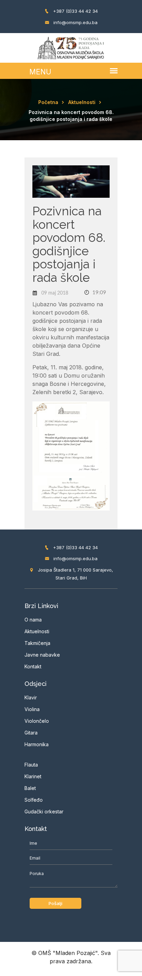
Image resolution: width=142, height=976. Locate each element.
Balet (30, 788)
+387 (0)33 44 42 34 (75, 11)
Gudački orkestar (43, 811)
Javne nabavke (42, 655)
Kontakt (32, 666)
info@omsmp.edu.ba (75, 22)
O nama (33, 620)
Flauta (31, 765)
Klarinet (32, 776)
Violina (32, 709)
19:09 (98, 292)
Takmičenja (37, 643)
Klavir (30, 697)
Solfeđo (33, 800)
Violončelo (36, 721)
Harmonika (36, 744)
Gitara (31, 733)
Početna (48, 102)
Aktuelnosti (81, 102)
